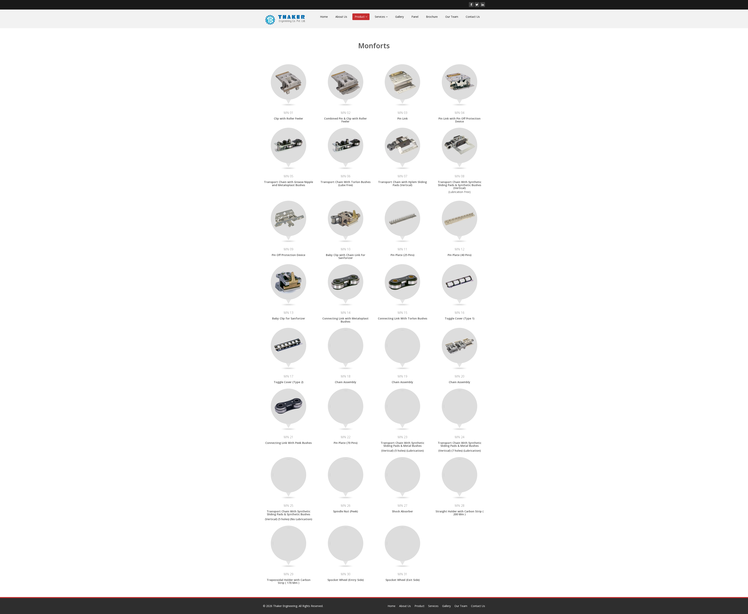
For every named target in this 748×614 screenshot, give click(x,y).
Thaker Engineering (285, 606)
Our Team (451, 16)
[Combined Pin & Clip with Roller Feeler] (345, 81)
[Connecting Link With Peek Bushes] (288, 406)
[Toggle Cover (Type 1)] (459, 281)
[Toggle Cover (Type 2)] (288, 345)
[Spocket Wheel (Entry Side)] (345, 543)
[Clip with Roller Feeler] (288, 81)
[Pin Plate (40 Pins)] (459, 218)
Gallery (399, 16)
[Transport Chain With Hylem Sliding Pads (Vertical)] (402, 145)
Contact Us (473, 16)
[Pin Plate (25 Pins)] (402, 218)
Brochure (432, 16)
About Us (341, 16)
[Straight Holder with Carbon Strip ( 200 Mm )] (459, 474)
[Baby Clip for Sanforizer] (288, 281)
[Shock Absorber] (402, 474)
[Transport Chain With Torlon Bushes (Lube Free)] (345, 145)
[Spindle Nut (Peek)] (345, 474)
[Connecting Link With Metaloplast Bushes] (345, 281)
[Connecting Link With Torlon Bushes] (402, 281)
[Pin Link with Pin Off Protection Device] (459, 81)
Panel (414, 16)
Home (324, 16)
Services (380, 16)
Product (360, 16)
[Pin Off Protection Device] (288, 218)
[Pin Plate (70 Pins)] (345, 406)
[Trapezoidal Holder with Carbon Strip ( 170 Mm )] (288, 543)
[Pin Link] (402, 81)
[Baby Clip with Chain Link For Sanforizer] (345, 218)
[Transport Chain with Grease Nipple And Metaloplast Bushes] (288, 145)
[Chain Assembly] (345, 345)
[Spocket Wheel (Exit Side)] (402, 543)
